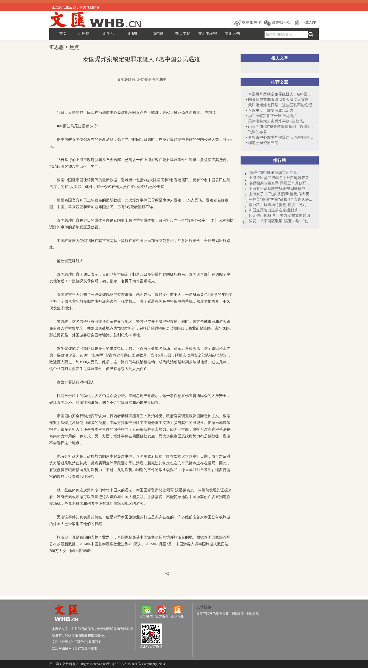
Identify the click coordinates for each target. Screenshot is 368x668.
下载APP (308, 22)
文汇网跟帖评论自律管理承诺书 (74, 648)
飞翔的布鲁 (257, 132)
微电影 (158, 34)
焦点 (74, 47)
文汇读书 (232, 34)
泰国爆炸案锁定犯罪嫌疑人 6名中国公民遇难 (280, 94)
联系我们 (95, 642)
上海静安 (237, 614)
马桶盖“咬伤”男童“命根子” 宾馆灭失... (280, 199)
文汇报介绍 (60, 642)
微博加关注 (251, 22)
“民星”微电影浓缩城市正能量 (273, 172)
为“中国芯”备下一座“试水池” (272, 116)
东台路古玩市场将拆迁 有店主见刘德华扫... (281, 205)
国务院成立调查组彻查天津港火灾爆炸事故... (280, 100)
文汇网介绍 (78, 642)
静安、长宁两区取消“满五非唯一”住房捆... (281, 221)
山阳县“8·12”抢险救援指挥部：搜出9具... (280, 127)
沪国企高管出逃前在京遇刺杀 (273, 210)
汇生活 (108, 34)
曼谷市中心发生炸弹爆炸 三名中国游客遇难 (280, 137)
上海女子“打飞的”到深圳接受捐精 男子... (281, 194)
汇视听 (133, 34)
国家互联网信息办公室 (212, 614)
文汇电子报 (207, 34)
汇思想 (83, 34)
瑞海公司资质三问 (263, 143)
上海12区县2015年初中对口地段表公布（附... (281, 178)
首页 (63, 34)
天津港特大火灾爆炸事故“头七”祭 (276, 121)
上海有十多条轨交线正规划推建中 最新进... (281, 189)
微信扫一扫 (281, 22)
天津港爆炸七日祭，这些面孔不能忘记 (280, 105)
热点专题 (182, 34)
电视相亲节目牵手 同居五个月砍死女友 (281, 183)
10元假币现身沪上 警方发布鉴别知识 (279, 216)
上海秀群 (252, 614)
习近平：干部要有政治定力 (270, 110)
